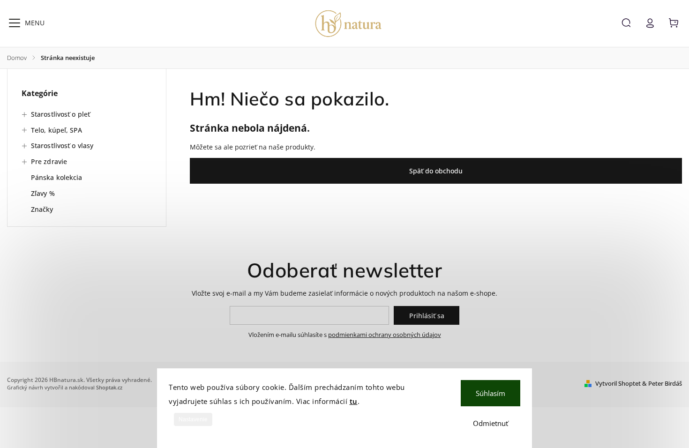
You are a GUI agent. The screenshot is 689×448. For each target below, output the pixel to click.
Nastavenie (193, 419)
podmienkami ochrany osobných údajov (384, 335)
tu (354, 401)
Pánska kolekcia (56, 177)
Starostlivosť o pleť (60, 114)
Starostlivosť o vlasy (62, 145)
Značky (42, 209)
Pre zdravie (49, 161)
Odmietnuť (490, 423)
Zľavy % (43, 193)
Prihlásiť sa (426, 315)
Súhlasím (490, 393)
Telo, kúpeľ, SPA (56, 130)
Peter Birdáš (665, 384)
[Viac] (14, 22)
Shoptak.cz (109, 387)
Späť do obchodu (436, 170)
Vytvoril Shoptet (618, 384)
